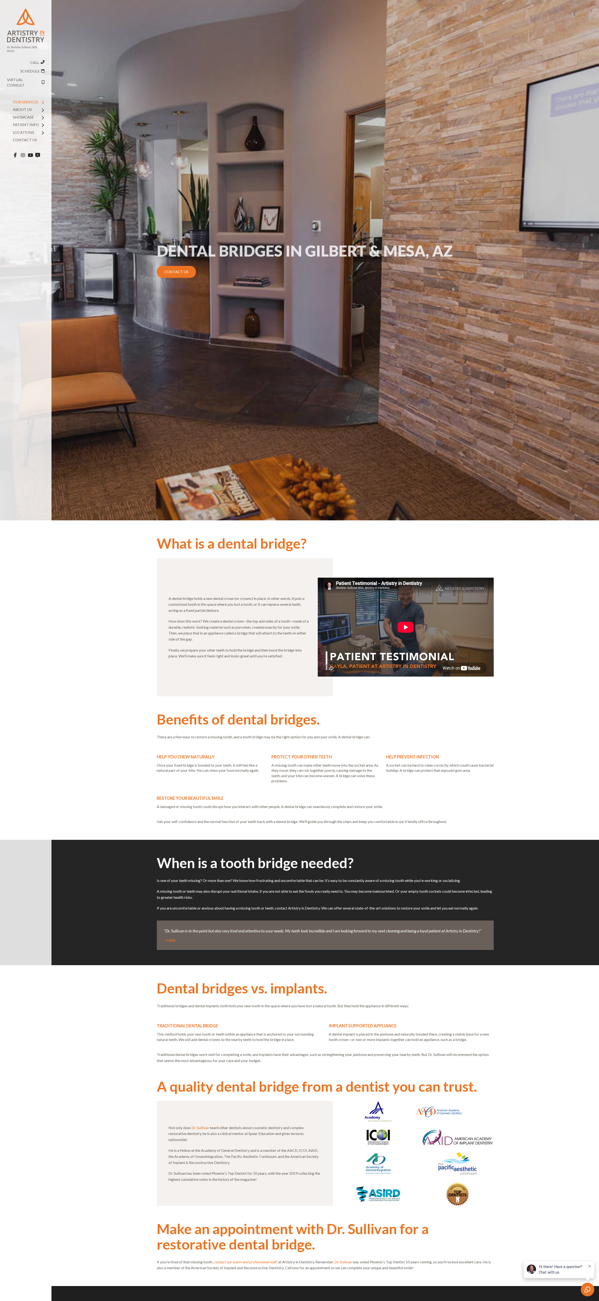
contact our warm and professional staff (246, 1262)
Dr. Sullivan (200, 1127)
